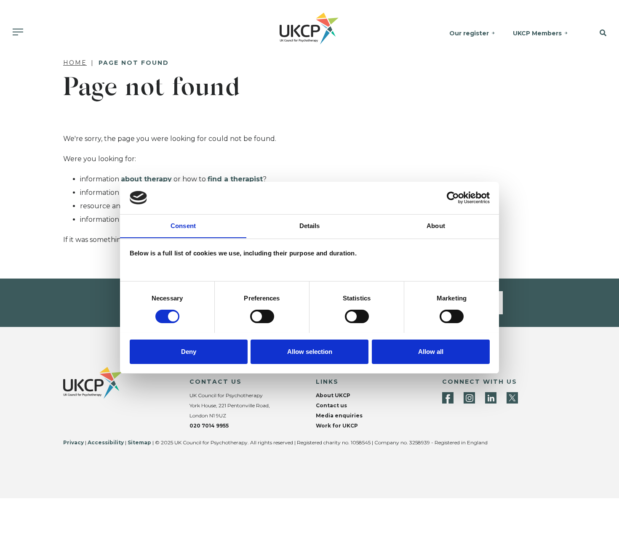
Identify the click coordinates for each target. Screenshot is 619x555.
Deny (188, 351)
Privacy (73, 442)
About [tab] (436, 225)
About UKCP (333, 395)
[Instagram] (469, 397)
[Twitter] (512, 397)
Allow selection (309, 351)
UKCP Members (537, 33)
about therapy (146, 179)
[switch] (262, 316)
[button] (597, 33)
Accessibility (106, 442)
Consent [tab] (183, 225)
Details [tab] (309, 225)
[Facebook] (448, 397)
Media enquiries (339, 415)
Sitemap (139, 442)
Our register (469, 33)
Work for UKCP (337, 425)
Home (75, 62)
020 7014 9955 (209, 425)
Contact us (331, 405)
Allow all (430, 351)
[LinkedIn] (491, 397)
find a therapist (235, 179)
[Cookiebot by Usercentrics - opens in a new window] (453, 197)
